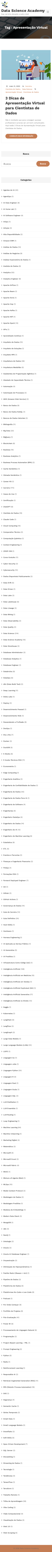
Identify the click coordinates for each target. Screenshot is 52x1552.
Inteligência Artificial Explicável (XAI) (18, 988)
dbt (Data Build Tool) (11, 684)
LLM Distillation (9, 1102)
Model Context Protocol (13, 1191)
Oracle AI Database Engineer (15, 1254)
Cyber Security (9, 564)
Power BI (7, 1324)
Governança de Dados (12, 906)
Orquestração (8, 1260)
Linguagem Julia (9, 1064)
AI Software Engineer (11, 215)
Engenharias (8, 811)
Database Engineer (11, 665)
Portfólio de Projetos (11, 1311)
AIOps (5, 222)
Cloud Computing (10, 526)
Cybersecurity (8, 570)
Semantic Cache (10, 1406)
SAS (5, 1393)
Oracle (6, 1248)
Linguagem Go (9, 1058)
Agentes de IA (9, 190)
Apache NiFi (8, 317)
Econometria (8, 766)
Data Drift (7, 583)
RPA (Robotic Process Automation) (17, 1387)
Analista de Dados (10, 266)
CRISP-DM (7, 551)
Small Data (7, 1419)
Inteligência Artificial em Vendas (16, 982)
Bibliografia (7, 424)
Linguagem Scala (10, 1090)
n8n (4, 1229)
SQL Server (7, 1450)
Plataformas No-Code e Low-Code (17, 1292)
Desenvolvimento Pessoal (13, 709)
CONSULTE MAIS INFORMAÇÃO (21, 136)
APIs (5, 329)
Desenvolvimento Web (12, 716)
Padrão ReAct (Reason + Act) (15, 1273)
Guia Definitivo (9, 918)
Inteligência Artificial (11, 969)
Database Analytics (11, 659)
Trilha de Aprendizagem (12, 1501)
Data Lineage (8, 608)
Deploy (6, 703)
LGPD (5, 1051)
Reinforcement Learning (13, 1368)
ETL (4, 849)
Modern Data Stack (11, 1216)
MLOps (6, 1184)
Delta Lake (7, 697)
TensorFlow (7, 1482)
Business (6, 450)
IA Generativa (8, 950)
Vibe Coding (8, 1507)
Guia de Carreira (10, 912)
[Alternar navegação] (48, 12)
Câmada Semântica (11, 475)
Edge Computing (10, 773)
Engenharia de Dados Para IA (15, 798)
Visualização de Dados (12, 1520)
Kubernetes (8, 1013)
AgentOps (7, 196)
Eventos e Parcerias (11, 855)
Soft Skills (7, 1438)
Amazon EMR (8, 241)
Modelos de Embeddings (13, 1210)
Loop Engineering (10, 1121)
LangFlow (7, 1026)
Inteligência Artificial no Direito (16, 1001)
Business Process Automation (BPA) (17, 462)
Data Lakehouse (9, 602)
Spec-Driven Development (14, 1444)
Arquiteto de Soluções (12, 348)
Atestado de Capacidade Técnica (16, 380)
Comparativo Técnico (11, 532)
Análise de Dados (10, 247)
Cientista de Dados (13, 89)
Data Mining (8, 614)
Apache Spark (9, 323)
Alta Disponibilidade (11, 234)
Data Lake (7, 595)
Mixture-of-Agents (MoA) (13, 1178)
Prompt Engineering (11, 1349)
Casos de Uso (8, 494)
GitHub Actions (9, 899)
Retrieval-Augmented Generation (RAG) (19, 1381)
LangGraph (7, 1032)
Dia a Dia (7, 735)
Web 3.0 (6, 1526)
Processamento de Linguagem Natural (18, 1330)
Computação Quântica (12, 538)
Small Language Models (12, 1425)
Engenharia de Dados (12, 792)
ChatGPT (6, 507)
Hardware (7, 931)
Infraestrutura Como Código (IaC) (16, 963)
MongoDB (7, 1223)
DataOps (6, 678)
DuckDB (6, 747)
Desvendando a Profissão (13, 722)
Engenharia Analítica (11, 779)
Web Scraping (9, 1533)
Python (6, 1356)
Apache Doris (8, 298)
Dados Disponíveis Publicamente (16, 576)
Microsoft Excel (9, 1159)
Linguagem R (8, 1077)
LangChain (7, 1020)
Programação (8, 1336)
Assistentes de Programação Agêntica (18, 374)
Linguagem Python (10, 1070)
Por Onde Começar (11, 1305)
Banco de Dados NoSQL (13, 412)
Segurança (7, 1400)
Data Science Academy (23, 10)
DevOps (6, 728)
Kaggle (6, 1007)
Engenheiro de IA (10, 830)
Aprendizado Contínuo (12, 336)
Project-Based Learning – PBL (15, 1343)
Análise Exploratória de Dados (15, 260)
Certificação (8, 500)
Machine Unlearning (11, 1134)
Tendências (7, 1476)
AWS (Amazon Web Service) (14, 399)
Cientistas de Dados (31, 92)
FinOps (6, 868)
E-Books (6, 754)
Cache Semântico (10, 469)
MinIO (5, 1172)
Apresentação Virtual (14, 92)
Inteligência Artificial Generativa (16, 994)
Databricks (7, 671)
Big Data (6, 431)
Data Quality (8, 627)
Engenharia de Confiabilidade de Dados (19, 785)
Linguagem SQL (9, 1096)
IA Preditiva (8, 957)
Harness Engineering (11, 937)
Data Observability (10, 621)
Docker (6, 741)
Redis (5, 1362)
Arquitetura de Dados (12, 361)
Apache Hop (8, 304)
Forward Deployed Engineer (14, 880)
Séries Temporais (10, 1412)
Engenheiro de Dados (12, 824)
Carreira (28, 86)
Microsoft (7, 1153)
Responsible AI (9, 1374)
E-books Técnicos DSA (12, 760)
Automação (7, 386)
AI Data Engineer (10, 203)
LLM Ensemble (9, 1108)
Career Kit (7, 481)
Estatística (7, 842)
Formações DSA (9, 874)
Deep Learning (9, 691)
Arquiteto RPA (9, 355)
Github (6, 893)
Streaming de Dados (11, 1463)
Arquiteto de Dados (11, 342)
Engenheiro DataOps (11, 817)
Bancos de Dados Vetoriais (14, 418)
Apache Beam (9, 291)
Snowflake (7, 1432)
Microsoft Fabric (9, 1165)
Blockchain (7, 443)
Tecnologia (7, 1469)
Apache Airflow (9, 285)
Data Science (27, 89)
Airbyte (6, 228)
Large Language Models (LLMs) (15, 1045)
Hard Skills (7, 925)
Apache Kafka (9, 310)
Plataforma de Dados (12, 1286)
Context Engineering (11, 545)
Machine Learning (10, 1127)
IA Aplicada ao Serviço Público (15, 944)
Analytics (7, 272)
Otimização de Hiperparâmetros (16, 1267)
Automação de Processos (13, 393)
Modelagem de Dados (12, 1197)
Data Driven (8, 589)
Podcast (6, 1299)
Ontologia (7, 1241)
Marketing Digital (10, 1140)
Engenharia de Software (13, 804)
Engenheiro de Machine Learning (16, 836)
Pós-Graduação (9, 1317)
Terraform (7, 1489)
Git (4, 887)
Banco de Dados (10, 405)
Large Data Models (11, 1039)
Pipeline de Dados (10, 1279)
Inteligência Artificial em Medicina (17, 975)
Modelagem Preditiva (11, 1203)
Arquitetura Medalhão (12, 367)
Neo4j (5, 1235)
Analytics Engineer (10, 279)
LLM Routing (8, 1115)
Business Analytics (10, 456)
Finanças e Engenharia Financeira (16, 861)
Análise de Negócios (11, 253)
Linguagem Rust (9, 1083)
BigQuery (6, 437)
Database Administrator (13, 652)
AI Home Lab (8, 209)
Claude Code (8, 519)
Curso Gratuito (9, 557)
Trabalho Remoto (10, 1495)
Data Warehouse (10, 646)
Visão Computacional (11, 1514)
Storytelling (8, 1457)
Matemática (8, 1146)
